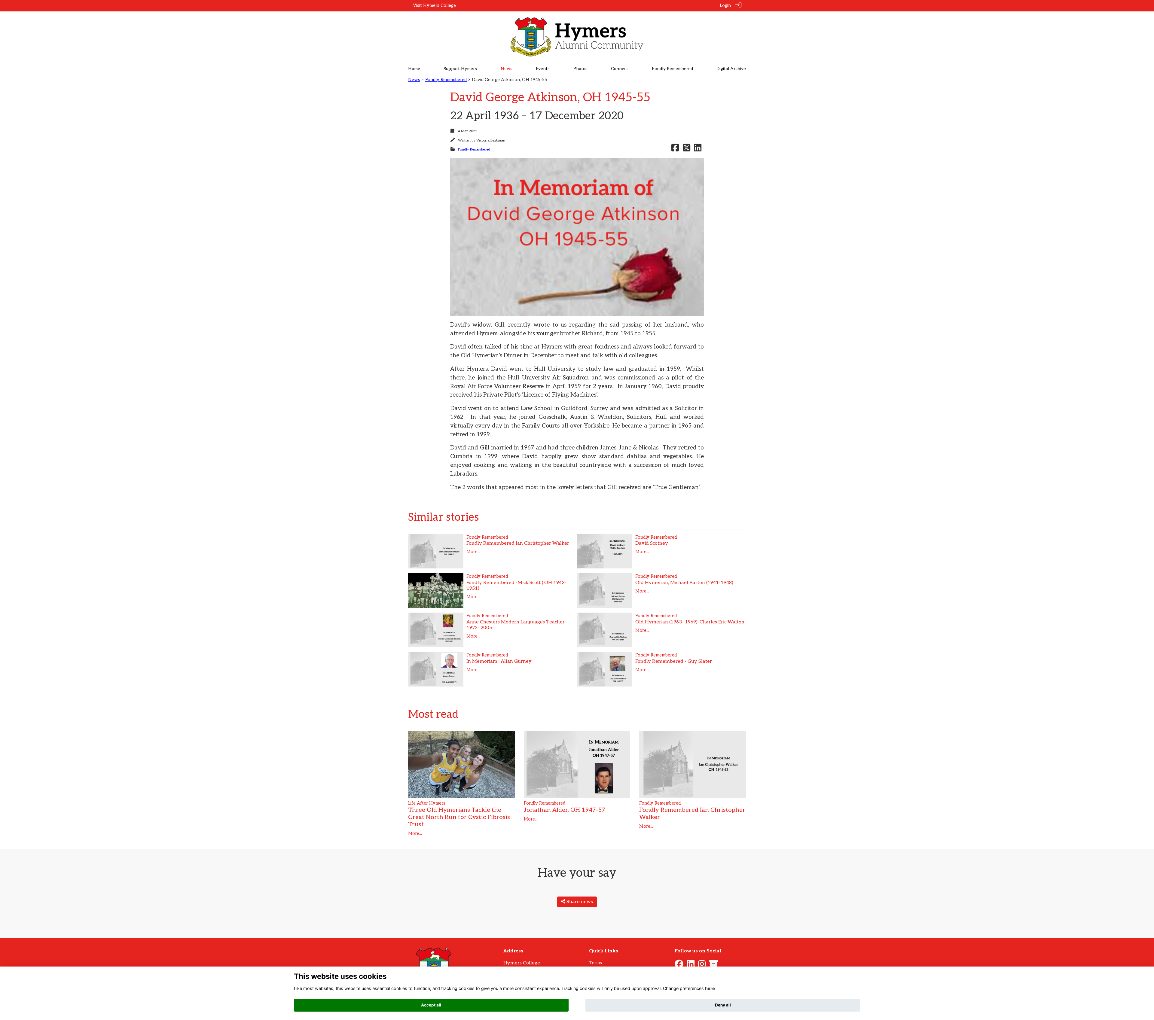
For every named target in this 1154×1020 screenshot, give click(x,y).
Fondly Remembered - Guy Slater (673, 661)
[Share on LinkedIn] (697, 149)
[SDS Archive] (713, 965)
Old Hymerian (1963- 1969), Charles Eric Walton (689, 622)
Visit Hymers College (434, 5)
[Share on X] (686, 149)
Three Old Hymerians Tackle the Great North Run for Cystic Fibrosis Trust (459, 817)
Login (725, 5)
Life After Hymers (426, 803)
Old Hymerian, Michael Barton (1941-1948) (684, 583)
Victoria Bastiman (490, 140)
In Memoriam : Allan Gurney (499, 661)
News (414, 79)
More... (473, 551)
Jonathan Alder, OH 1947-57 (564, 810)
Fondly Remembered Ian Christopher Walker (517, 543)
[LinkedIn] (691, 965)
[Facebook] (679, 965)
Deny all (723, 1005)
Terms (595, 962)
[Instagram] (702, 965)
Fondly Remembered (446, 79)
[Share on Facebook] (675, 149)
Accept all (431, 1005)
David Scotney (651, 543)
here (710, 988)
